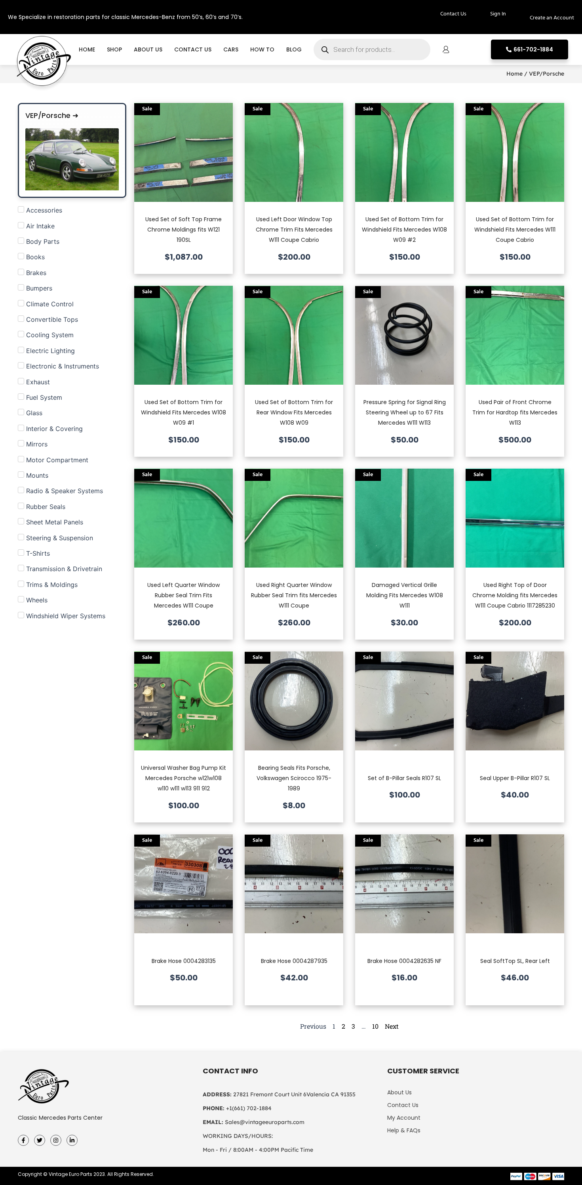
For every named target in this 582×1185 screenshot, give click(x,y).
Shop (114, 49)
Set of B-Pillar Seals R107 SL (404, 778)
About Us (148, 49)
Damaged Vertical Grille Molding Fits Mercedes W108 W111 (404, 595)
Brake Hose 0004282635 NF (404, 961)
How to (262, 49)
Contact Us (192, 49)
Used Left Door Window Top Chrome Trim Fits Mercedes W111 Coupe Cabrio (294, 229)
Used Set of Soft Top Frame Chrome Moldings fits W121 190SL (183, 229)
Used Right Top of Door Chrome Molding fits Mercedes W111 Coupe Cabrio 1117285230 (514, 595)
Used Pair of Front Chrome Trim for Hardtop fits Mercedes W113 (514, 412)
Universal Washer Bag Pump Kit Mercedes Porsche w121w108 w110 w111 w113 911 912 (183, 778)
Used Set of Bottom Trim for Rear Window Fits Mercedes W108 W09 (294, 412)
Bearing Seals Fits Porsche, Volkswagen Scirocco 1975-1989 (294, 778)
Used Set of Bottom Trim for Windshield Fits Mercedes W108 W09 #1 (183, 412)
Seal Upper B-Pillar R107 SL (515, 778)
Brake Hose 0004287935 (294, 961)
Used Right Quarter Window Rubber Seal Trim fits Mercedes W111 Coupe (294, 595)
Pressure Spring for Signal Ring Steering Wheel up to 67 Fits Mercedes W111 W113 (404, 412)
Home (87, 49)
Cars (230, 49)
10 (375, 1026)
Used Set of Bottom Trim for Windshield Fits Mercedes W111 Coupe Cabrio (514, 229)
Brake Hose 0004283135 (184, 961)
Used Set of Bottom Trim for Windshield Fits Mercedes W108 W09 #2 (404, 229)
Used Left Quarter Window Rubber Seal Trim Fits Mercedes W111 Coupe (183, 595)
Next (392, 1026)
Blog (294, 49)
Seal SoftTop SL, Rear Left (515, 961)
